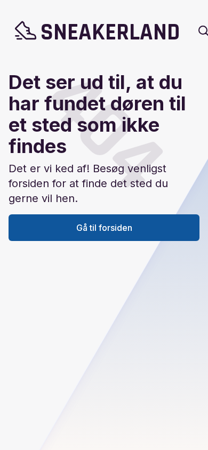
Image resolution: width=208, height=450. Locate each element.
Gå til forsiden (104, 227)
